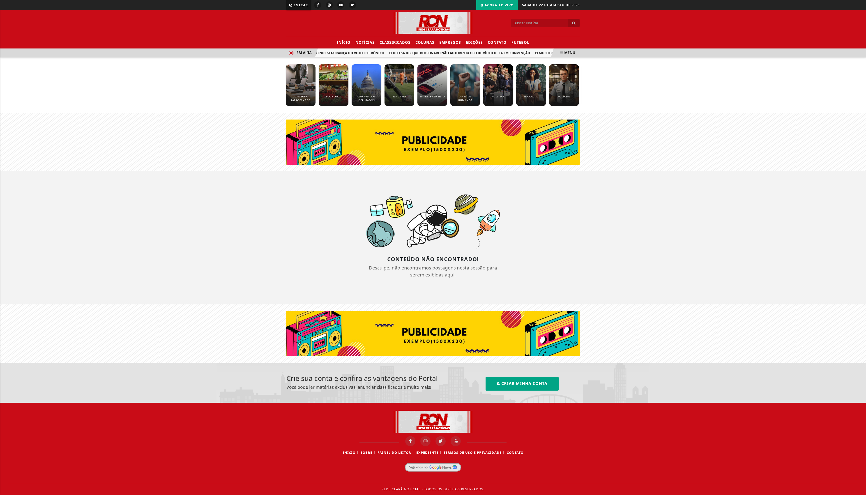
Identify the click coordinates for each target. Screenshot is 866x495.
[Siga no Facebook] (317, 5)
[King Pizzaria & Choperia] (433, 141)
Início (343, 42)
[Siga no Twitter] (352, 5)
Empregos (450, 42)
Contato (497, 42)
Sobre (366, 452)
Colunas (424, 42)
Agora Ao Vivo (499, 5)
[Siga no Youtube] (340, 5)
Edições (474, 42)
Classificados (395, 42)
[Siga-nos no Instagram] (425, 441)
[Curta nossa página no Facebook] (410, 441)
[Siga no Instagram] (329, 5)
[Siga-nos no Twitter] (440, 441)
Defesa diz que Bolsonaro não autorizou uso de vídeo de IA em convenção (454, 53)
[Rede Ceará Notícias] (433, 22)
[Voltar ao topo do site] (859, 297)
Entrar (300, 5)
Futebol (520, 42)
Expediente (427, 452)
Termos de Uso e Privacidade (473, 452)
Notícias (365, 42)
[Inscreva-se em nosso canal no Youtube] (456, 441)
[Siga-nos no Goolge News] (433, 467)
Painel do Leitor (394, 452)
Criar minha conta (523, 383)
